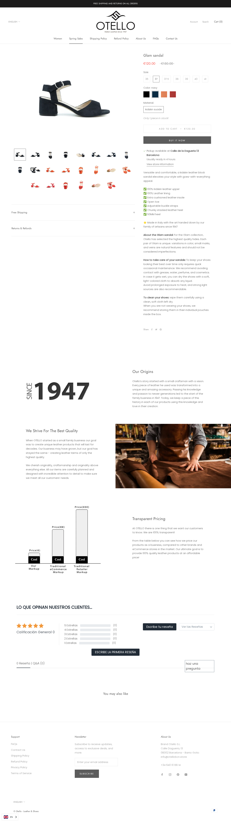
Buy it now (177, 140)
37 (156, 79)
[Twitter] (156, 329)
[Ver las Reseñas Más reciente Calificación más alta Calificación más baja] (196, 626)
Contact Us (171, 38)
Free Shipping (19, 212)
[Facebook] (152, 329)
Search (205, 21)
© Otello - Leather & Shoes (26, 811)
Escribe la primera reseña (115, 652)
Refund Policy (121, 38)
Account (194, 21)
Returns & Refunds (21, 228)
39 (186, 79)
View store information (160, 164)
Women (58, 38)
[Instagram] (170, 774)
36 (146, 79)
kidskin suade (153, 109)
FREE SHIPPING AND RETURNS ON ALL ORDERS (115, 3)
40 (196, 79)
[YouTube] (186, 774)
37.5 (166, 79)
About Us (141, 38)
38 (177, 79)
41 (205, 79)
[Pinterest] (161, 329)
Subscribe (87, 773)
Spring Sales (76, 38)
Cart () (218, 22)
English (12, 21)
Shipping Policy (98, 38)
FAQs (156, 38)
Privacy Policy (19, 767)
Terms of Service (21, 773)
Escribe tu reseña (159, 627)
